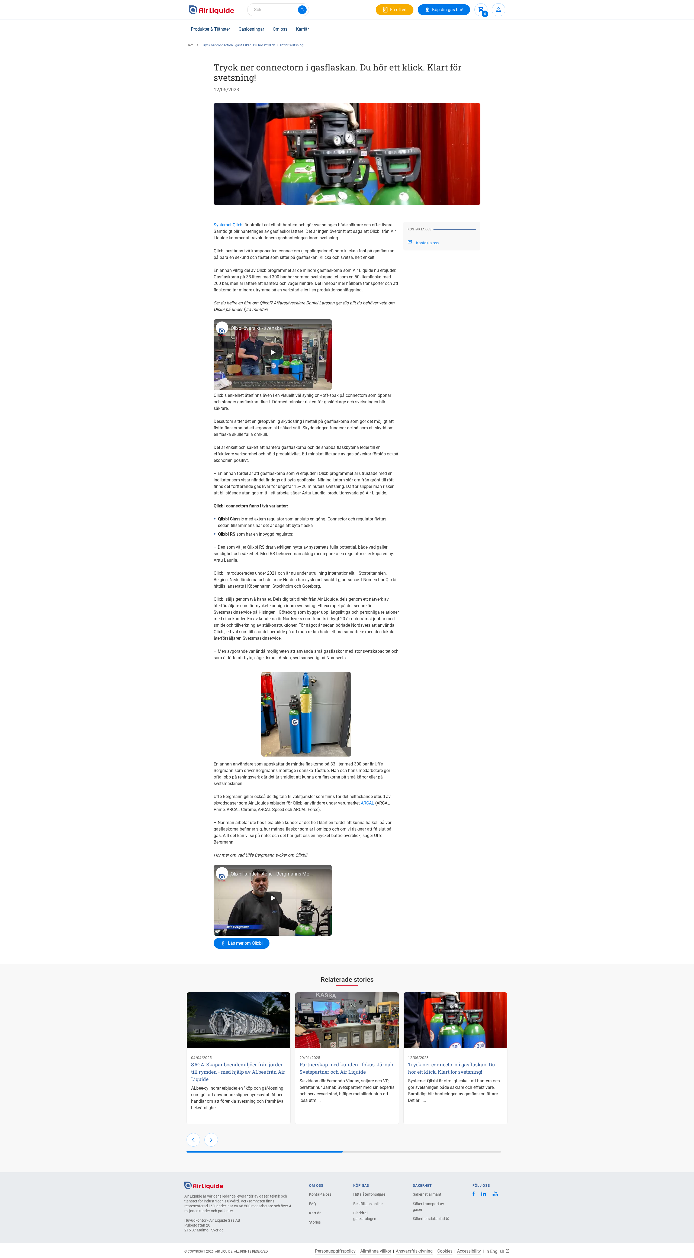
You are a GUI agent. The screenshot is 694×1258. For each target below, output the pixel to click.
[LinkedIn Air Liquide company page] (483, 1194)
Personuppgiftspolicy (335, 1251)
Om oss (280, 29)
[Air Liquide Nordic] (495, 1194)
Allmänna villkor (375, 1251)
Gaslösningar (251, 29)
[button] (193, 1140)
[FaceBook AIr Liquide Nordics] (474, 1194)
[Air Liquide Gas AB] (211, 9)
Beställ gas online (368, 1204)
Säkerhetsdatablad (429, 1219)
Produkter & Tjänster (210, 29)
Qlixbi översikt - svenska (256, 328)
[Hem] (203, 1185)
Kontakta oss (320, 1194)
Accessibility (469, 1251)
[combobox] (278, 9)
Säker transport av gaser (428, 1207)
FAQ (312, 1204)
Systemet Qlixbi (228, 224)
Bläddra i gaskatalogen (364, 1216)
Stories (315, 1222)
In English (495, 1251)
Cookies (444, 1251)
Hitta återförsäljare (369, 1194)
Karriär (302, 29)
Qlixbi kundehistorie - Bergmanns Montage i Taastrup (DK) (273, 874)
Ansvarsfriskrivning (414, 1251)
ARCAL (367, 803)
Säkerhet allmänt (427, 1194)
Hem (190, 45)
